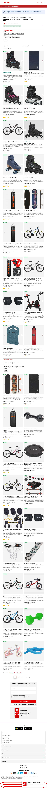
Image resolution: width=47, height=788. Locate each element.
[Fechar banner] (44, 782)
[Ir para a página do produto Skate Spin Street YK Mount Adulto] (34, 199)
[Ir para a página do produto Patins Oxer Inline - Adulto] (34, 130)
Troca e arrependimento (7, 740)
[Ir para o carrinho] (41, 2)
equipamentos (23, 17)
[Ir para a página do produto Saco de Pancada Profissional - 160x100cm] (13, 199)
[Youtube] (27, 767)
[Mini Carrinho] (41, 2)
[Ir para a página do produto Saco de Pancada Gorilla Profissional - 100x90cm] (13, 417)
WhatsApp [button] (11, 672)
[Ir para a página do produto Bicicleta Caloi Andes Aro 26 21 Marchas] (13, 485)
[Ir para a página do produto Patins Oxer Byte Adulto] (34, 164)
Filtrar (6, 45)
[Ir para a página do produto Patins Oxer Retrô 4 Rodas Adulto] (13, 164)
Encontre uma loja (6, 742)
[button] (23, 24)
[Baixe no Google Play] (19, 728)
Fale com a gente (6, 738)
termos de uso (24, 704)
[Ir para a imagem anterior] (4, 61)
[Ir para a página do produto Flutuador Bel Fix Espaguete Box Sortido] (34, 651)
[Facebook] (20, 767)
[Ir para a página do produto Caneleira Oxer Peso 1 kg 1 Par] (34, 518)
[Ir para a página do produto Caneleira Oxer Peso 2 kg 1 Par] (13, 301)
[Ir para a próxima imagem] (22, 61)
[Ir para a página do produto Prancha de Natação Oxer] (13, 335)
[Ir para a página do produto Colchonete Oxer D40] (34, 384)
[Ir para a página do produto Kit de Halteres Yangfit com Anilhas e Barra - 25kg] (13, 518)
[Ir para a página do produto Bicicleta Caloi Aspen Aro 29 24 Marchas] (34, 232)
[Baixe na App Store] (28, 728)
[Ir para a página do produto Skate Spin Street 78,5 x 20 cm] (13, 384)
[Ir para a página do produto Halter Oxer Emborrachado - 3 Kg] (34, 417)
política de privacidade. (32, 704)
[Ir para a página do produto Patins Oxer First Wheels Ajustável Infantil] (13, 95)
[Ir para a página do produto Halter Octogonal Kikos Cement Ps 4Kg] (34, 618)
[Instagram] (22, 767)
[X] (24, 767)
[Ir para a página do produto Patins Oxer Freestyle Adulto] (34, 95)
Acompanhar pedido (6, 735)
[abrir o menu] (44, 2)
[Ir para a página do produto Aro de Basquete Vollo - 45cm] (13, 552)
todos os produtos (14, 17)
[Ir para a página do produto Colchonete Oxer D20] (34, 61)
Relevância (27, 45)
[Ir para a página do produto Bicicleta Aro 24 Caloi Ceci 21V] (13, 452)
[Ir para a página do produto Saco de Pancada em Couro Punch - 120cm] (34, 335)
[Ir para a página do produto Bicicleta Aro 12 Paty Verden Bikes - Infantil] (13, 651)
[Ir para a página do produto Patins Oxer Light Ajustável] (13, 61)
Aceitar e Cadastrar (23, 701)
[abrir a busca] (37, 2)
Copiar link (18, 672)
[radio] (6, 34)
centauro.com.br (6, 17)
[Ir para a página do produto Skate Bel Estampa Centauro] (34, 552)
